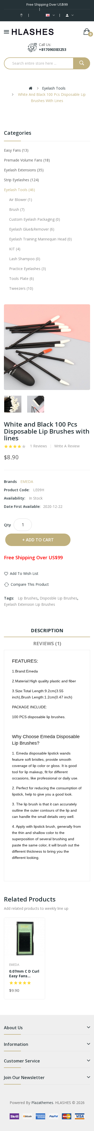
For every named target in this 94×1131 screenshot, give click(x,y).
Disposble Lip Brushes (58, 598)
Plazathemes (42, 1102)
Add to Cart (40, 540)
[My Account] (70, 15)
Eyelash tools (54, 88)
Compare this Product (30, 584)
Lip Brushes (28, 598)
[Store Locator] (22, 15)
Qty (7, 524)
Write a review (67, 446)
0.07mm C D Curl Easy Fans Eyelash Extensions (24, 973)
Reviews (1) (47, 643)
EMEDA (26, 481)
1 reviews (38, 446)
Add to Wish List (24, 573)
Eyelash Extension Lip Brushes (29, 604)
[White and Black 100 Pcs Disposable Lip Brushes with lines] (13, 404)
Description (47, 630)
